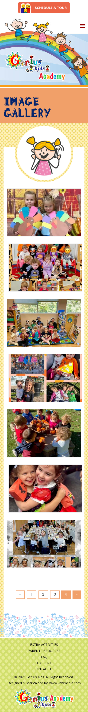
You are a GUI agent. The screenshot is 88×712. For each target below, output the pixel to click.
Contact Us (44, 669)
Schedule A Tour (51, 7)
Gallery (44, 663)
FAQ (44, 657)
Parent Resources (44, 650)
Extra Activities (44, 644)
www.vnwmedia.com (65, 683)
